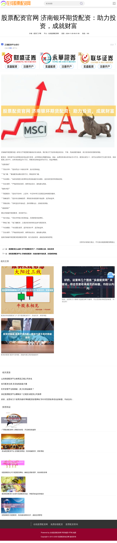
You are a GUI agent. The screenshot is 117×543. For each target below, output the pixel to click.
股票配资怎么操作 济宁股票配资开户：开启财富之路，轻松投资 (31, 249)
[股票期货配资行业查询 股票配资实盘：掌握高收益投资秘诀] (13, 484)
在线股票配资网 (40, 524)
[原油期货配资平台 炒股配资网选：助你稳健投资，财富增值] (12, 441)
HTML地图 (72, 532)
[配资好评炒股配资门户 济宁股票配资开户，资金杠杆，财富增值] (27, 290)
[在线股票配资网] (16, 3)
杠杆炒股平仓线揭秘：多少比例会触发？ (17, 389)
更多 (112, 44)
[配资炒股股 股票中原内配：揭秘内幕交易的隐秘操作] (27, 335)
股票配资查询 (72, 524)
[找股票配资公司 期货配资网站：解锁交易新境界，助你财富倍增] (12, 463)
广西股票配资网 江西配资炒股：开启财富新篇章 (19, 429)
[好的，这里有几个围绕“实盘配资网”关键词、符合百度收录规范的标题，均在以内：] (88, 282)
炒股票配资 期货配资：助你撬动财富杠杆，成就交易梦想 (22, 515)
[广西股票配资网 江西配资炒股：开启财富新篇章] (14, 420)
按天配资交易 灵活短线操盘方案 (14, 383)
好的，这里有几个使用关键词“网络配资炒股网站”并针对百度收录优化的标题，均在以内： (37, 399)
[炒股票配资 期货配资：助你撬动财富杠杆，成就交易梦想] (12, 505)
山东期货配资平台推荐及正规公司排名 (16, 378)
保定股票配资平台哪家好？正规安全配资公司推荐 (21, 394)
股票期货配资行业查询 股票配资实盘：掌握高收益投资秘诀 (23, 494)
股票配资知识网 (63, 536)
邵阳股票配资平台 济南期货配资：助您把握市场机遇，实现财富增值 (33, 253)
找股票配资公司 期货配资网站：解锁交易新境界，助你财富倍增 (24, 472)
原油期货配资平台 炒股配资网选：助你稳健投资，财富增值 (23, 451)
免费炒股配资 (57, 524)
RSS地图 (65, 532)
